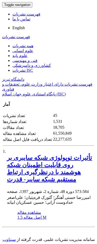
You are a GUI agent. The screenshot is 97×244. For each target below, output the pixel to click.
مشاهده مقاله (29, 212)
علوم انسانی (22, 50)
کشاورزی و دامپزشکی (31, 65)
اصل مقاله (31, 217)
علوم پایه (20, 55)
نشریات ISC (22, 70)
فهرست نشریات (26, 14)
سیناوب (9, 239)
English (18, 28)
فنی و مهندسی (25, 60)
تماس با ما (21, 19)
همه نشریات (22, 46)
